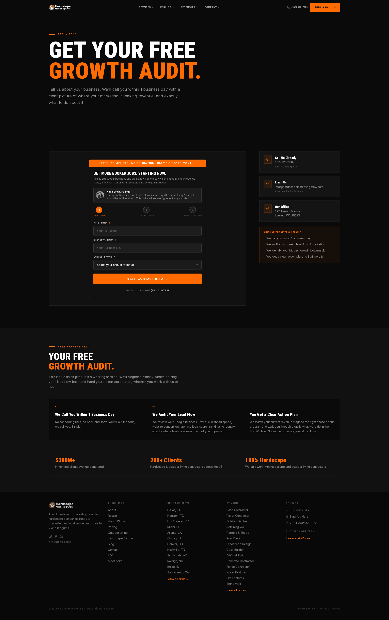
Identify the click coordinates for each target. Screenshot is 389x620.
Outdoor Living (118, 532)
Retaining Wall (236, 527)
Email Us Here (299, 516)
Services (145, 7)
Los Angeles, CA (178, 521)
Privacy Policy (306, 608)
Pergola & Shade (238, 532)
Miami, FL (173, 527)
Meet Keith (115, 561)
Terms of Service (330, 608)
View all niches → (238, 590)
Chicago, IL (174, 538)
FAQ (110, 555)
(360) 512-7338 (299, 7)
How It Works (117, 521)
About (112, 510)
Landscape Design (120, 538)
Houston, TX (175, 515)
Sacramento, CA (178, 572)
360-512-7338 (299, 510)
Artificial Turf (235, 555)
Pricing (112, 527)
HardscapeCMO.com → (299, 538)
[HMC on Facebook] (56, 536)
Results (165, 7)
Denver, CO (175, 544)
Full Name (101, 223)
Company (211, 7)
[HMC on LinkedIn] (61, 536)
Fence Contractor (238, 566)
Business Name (104, 240)
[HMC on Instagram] (50, 536)
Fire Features (235, 578)
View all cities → (178, 579)
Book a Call (323, 7)
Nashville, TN (176, 549)
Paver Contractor (238, 515)
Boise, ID (173, 566)
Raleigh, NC (175, 561)
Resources (188, 7)
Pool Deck (233, 538)
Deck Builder (235, 549)
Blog (111, 544)
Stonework (234, 583)
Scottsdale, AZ (177, 555)
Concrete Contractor (240, 561)
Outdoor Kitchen (237, 521)
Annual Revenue (105, 257)
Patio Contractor (237, 510)
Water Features (237, 572)
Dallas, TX (174, 510)
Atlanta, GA (174, 532)
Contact (113, 549)
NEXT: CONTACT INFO (145, 278)
